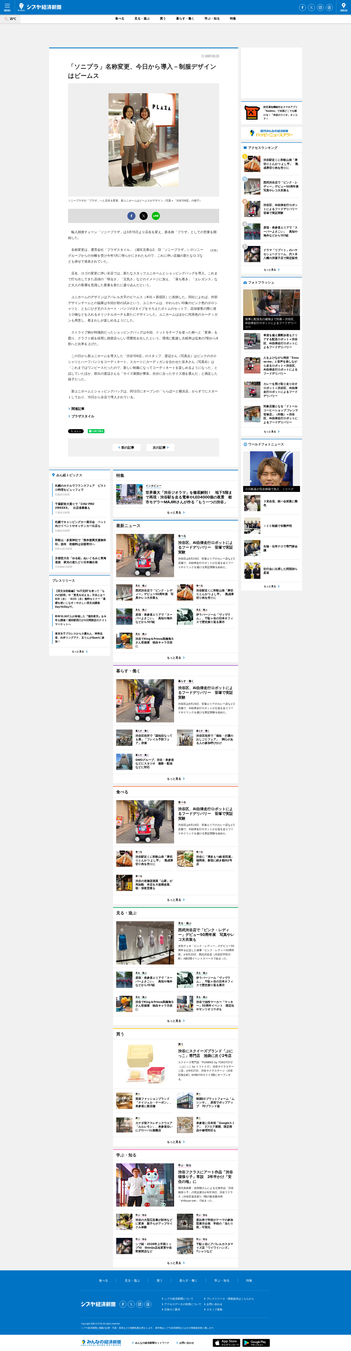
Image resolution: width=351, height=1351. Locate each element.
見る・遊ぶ (142, 18)
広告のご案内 (172, 1309)
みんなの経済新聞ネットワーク (101, 1343)
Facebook (302, 7)
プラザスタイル (83, 416)
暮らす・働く (185, 18)
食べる (119, 18)
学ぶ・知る (212, 18)
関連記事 (78, 409)
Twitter (311, 7)
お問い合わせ (214, 1304)
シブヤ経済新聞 (39, 7)
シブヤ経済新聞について (178, 1298)
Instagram (320, 7)
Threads (329, 7)
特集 (233, 18)
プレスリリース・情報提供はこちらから (230, 1298)
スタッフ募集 (214, 1309)
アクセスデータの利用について (182, 1304)
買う (163, 18)
